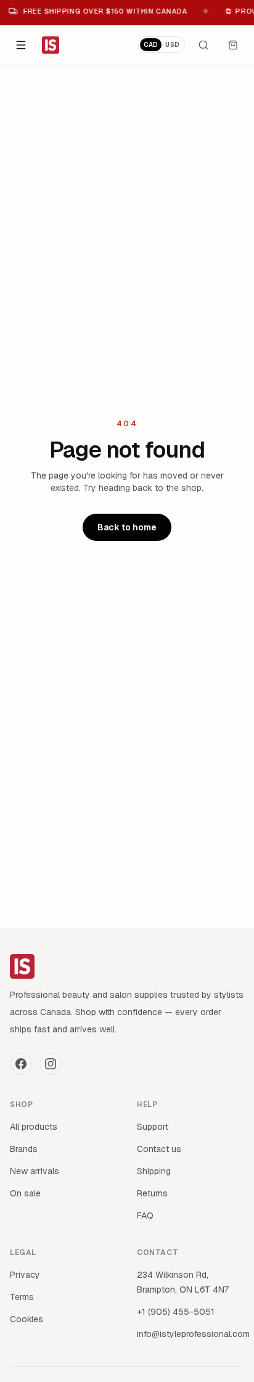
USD (172, 45)
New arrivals (34, 1171)
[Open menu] (21, 45)
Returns (152, 1193)
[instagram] (50, 1064)
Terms (22, 1296)
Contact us (159, 1148)
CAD (151, 45)
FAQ (145, 1215)
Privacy (25, 1274)
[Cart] (233, 45)
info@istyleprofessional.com (193, 1333)
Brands (24, 1148)
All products (33, 1126)
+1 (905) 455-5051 (176, 1311)
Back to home (127, 527)
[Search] (203, 45)
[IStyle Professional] (50, 45)
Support (152, 1126)
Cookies (26, 1319)
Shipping (154, 1171)
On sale (25, 1193)
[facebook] (21, 1064)
